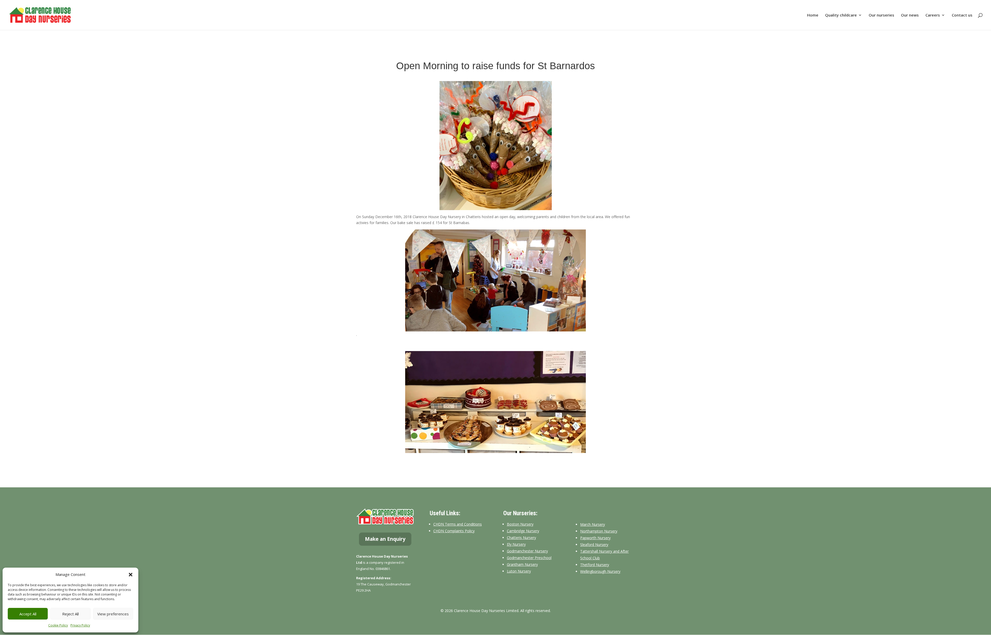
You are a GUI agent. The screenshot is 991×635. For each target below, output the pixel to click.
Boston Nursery (520, 524)
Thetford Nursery (594, 564)
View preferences (113, 613)
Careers (932, 15)
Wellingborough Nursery (600, 571)
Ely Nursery (516, 544)
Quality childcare (841, 15)
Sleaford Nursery (594, 544)
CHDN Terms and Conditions (457, 524)
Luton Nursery (519, 571)
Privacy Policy (80, 625)
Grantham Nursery (522, 564)
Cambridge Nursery (523, 530)
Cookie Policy (58, 625)
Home (812, 15)
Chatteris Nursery (521, 537)
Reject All (70, 613)
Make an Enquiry (385, 539)
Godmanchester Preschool (529, 557)
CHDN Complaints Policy (454, 530)
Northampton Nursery (598, 531)
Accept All (27, 613)
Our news (910, 15)
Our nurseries (881, 15)
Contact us (962, 15)
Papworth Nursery (595, 537)
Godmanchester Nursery (527, 551)
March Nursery (592, 524)
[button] (130, 574)
